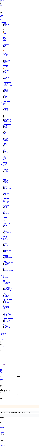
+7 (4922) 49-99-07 (2, 5)
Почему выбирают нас (3, 333)
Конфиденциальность (2, 443)
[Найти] (0, 4)
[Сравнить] (0, 380)
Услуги (1, 425)
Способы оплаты (3, 334)
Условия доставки (2, 432)
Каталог (1, 423)
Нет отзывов (1, 379)
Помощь (1, 430)
